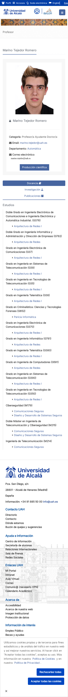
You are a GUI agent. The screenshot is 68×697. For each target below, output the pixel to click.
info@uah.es (50, 501)
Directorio (11, 514)
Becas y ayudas (14, 634)
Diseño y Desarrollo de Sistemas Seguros (38, 415)
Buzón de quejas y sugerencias (23, 526)
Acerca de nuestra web (19, 609)
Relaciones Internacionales (21, 549)
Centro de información (18, 541)
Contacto (10, 518)
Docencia (33, 183)
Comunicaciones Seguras (29, 411)
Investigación (33, 189)
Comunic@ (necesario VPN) (21, 586)
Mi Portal (10, 570)
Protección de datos (17, 617)
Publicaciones (32, 195)
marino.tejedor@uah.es (33, 142)
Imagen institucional (17, 613)
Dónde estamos (14, 522)
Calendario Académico (18, 590)
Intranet (10, 574)
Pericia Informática (25, 316)
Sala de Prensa (14, 553)
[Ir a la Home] (14, 10)
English (56, 3)
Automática (34, 148)
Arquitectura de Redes (27, 241)
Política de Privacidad (27, 662)
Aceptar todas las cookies (46, 681)
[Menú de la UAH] (62, 12)
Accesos (20, 3)
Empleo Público (14, 630)
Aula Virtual (12, 578)
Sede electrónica (38, 3)
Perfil (8, 3)
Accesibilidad (13, 605)
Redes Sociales (14, 557)
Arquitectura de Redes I (28, 226)
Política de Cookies (43, 658)
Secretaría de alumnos (18, 545)
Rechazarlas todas (50, 671)
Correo (9, 582)
